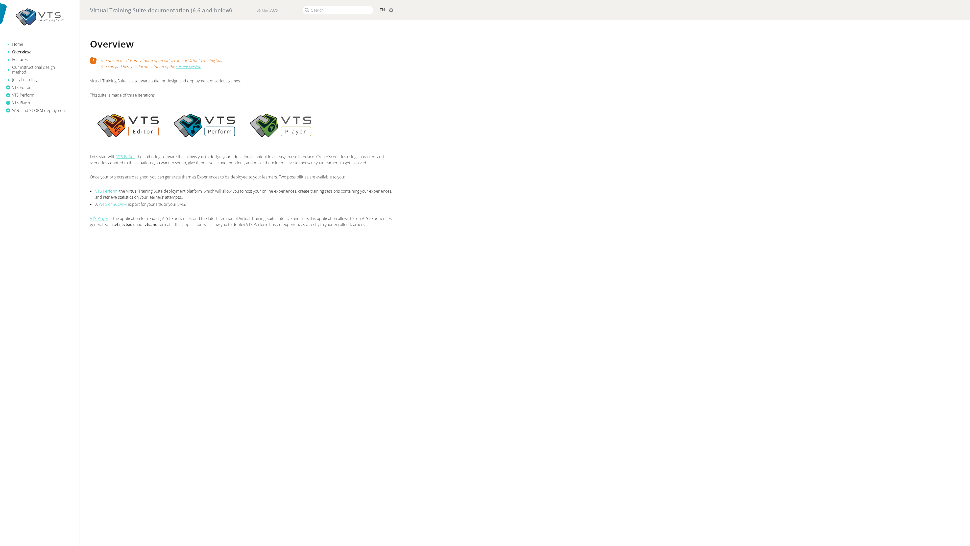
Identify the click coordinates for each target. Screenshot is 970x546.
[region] (40, 71)
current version (188, 67)
